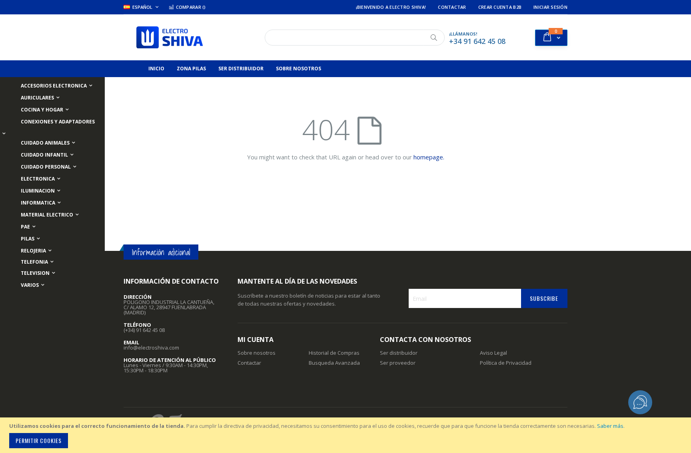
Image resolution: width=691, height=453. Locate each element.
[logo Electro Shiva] (170, 37)
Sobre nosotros (257, 352)
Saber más (610, 425)
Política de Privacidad (505, 362)
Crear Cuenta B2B (499, 7)
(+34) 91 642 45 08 (144, 330)
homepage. (428, 157)
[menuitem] (156, 68)
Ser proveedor (397, 362)
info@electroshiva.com (151, 347)
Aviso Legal (493, 352)
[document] (346, 435)
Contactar (452, 7)
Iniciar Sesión (550, 7)
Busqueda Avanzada (334, 362)
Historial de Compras (334, 352)
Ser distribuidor (398, 352)
